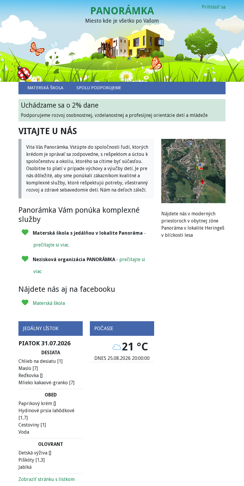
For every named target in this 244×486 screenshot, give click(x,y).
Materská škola (49, 303)
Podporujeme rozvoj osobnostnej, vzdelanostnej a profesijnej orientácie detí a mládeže (114, 109)
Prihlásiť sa (214, 7)
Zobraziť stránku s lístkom (46, 479)
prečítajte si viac (51, 245)
